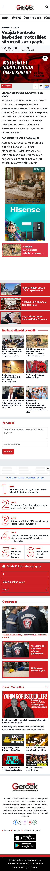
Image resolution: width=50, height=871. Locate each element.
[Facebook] (15, 822)
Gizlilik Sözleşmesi (32, 831)
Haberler (6, 28)
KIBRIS (5, 18)
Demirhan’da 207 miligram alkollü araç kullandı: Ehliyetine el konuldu (28, 490)
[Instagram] (25, 822)
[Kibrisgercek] (25, 7)
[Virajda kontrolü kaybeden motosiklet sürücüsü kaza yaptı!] (25, 68)
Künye (7, 831)
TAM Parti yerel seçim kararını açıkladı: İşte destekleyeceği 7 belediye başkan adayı (29, 538)
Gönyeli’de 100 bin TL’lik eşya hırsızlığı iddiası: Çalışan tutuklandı (30, 522)
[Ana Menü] (3, 7)
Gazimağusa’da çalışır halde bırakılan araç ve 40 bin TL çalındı (29, 506)
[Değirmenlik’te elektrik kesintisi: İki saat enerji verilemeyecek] (13, 367)
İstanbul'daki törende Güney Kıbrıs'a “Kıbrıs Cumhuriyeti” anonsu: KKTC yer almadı (42, 554)
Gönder (8, 452)
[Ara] (46, 7)
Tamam (34, 867)
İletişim (17, 831)
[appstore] (25, 838)
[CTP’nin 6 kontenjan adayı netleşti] (37, 367)
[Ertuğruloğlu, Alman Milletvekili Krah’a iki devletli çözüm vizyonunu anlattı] (13, 341)
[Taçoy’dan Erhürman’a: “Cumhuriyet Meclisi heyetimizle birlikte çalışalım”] (13, 393)
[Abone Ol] (46, 86)
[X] (20, 822)
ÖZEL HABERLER (32, 18)
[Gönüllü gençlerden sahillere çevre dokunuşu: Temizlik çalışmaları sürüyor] (37, 341)
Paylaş (8, 86)
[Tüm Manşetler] (46, 687)
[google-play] (25, 846)
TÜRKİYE (16, 18)
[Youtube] (30, 822)
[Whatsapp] (34, 822)
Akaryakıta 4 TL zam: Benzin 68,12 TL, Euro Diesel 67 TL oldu (16, 554)
